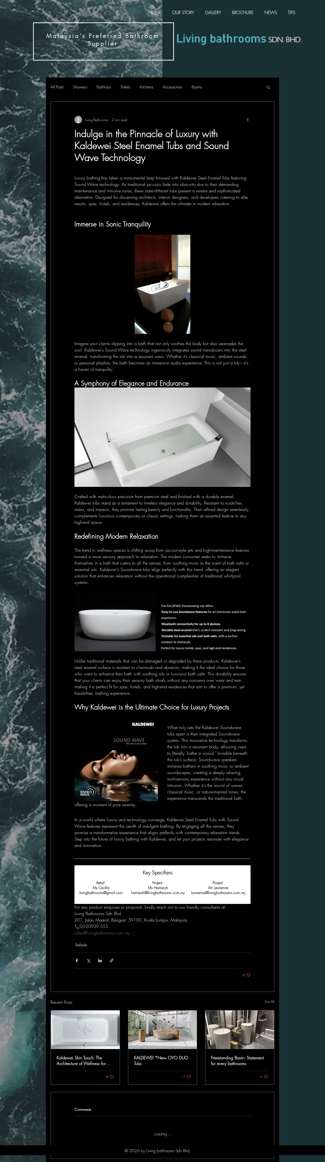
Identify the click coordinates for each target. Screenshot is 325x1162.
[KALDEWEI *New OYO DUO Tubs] (162, 1029)
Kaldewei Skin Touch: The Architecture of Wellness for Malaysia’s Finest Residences (82, 1060)
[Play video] (162, 284)
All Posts (57, 87)
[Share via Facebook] (76, 960)
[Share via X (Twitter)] (88, 960)
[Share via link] (111, 960)
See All (269, 1001)
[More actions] (248, 119)
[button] (268, 87)
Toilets (125, 87)
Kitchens (146, 87)
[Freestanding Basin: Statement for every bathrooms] (239, 1029)
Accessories (172, 87)
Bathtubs (104, 87)
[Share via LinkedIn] (100, 960)
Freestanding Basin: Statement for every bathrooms (237, 1060)
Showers (80, 87)
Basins (197, 87)
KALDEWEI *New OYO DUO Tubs (161, 1060)
